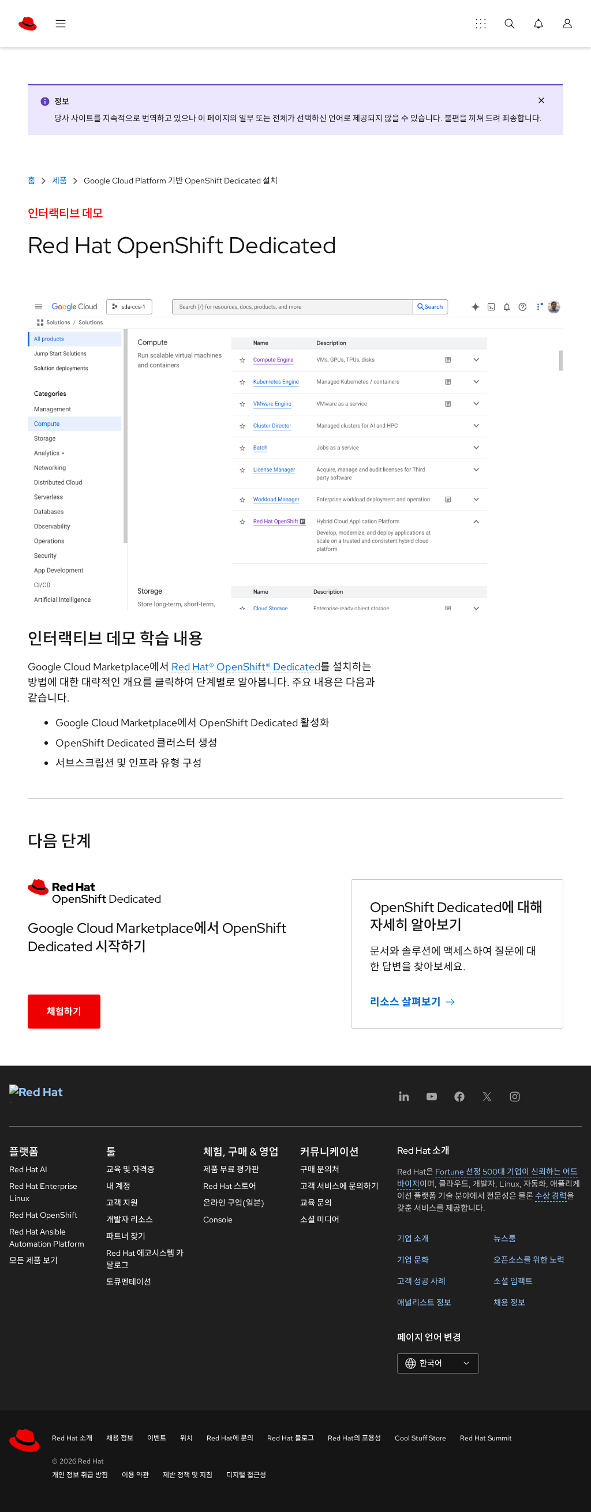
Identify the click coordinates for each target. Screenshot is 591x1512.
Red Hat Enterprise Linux (43, 1192)
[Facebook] (459, 1100)
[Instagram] (515, 1100)
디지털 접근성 (246, 1475)
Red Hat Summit (486, 1438)
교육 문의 (316, 1203)
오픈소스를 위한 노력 (528, 1260)
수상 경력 (551, 1196)
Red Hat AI (28, 1169)
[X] (487, 1100)
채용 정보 (509, 1302)
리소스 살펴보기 (405, 1001)
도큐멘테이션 (128, 1282)
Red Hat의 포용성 (354, 1438)
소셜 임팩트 (513, 1281)
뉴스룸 (504, 1238)
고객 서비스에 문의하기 (339, 1186)
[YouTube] (432, 1100)
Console (218, 1219)
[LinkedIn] (404, 1100)
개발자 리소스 (129, 1219)
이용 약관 (135, 1475)
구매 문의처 (319, 1169)
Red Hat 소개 (72, 1438)
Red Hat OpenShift (43, 1215)
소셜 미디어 (319, 1219)
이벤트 (156, 1438)
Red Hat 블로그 (290, 1438)
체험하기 (64, 1012)
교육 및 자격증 (130, 1169)
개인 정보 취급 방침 (80, 1475)
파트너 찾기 (125, 1236)
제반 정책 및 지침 (187, 1475)
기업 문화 (413, 1260)
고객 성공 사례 (421, 1281)
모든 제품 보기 (33, 1260)
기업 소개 (413, 1238)
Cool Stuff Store (420, 1438)
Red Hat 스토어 (229, 1186)
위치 (186, 1438)
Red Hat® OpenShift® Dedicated (245, 666)
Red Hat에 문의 (230, 1438)
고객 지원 (122, 1203)
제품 (59, 180)
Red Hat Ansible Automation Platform (46, 1237)
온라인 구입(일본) (233, 1203)
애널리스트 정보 (424, 1302)
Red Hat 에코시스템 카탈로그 (145, 1259)
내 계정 (118, 1186)
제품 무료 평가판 (231, 1169)
